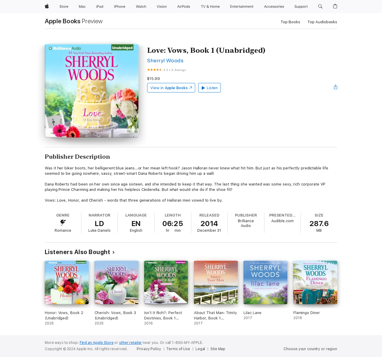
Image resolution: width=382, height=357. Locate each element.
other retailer (130, 343)
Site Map (217, 349)
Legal (200, 349)
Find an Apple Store (97, 343)
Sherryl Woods (165, 60)
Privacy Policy (149, 349)
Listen (212, 88)
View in (169, 88)
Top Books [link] (290, 22)
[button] (320, 6)
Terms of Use (178, 349)
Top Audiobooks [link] (322, 22)
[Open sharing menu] (335, 87)
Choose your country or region (310, 349)
